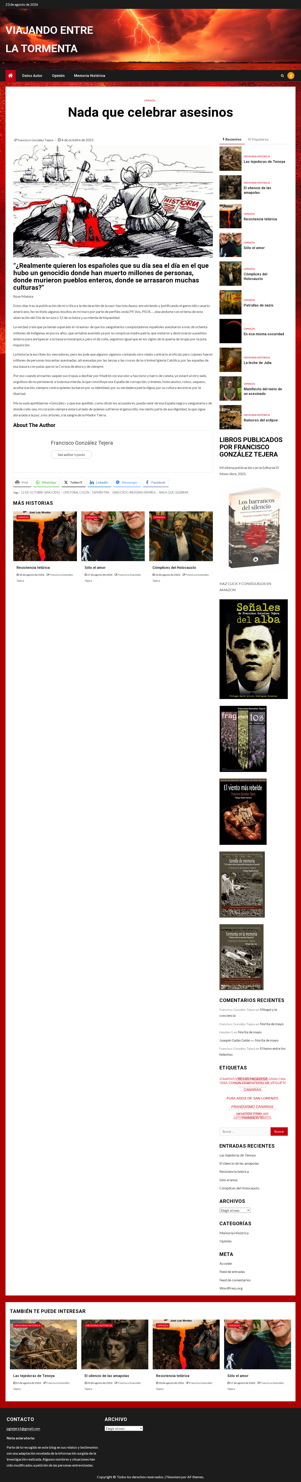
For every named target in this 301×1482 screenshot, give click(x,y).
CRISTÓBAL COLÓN (76, 492)
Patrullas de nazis (258, 305)
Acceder (225, 1263)
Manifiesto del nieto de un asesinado (263, 391)
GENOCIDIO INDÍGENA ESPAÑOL (134, 492)
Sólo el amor (95, 568)
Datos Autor (32, 76)
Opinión (58, 76)
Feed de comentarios (235, 1280)
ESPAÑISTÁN (100, 492)
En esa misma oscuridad (264, 334)
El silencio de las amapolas (257, 190)
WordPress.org (231, 1288)
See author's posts (71, 454)
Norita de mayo (272, 1024)
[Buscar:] (245, 1131)
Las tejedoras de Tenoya (264, 162)
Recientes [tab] (233, 139)
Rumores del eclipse (261, 420)
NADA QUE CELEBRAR (173, 492)
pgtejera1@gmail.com (23, 1428)
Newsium (173, 1477)
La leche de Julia (257, 363)
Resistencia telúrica (33, 568)
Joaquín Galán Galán (234, 1040)
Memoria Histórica (89, 76)
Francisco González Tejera (36, 140)
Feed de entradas (232, 1271)
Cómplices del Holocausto (174, 568)
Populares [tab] (260, 139)
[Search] (282, 75)
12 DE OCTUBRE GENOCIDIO (40, 492)
